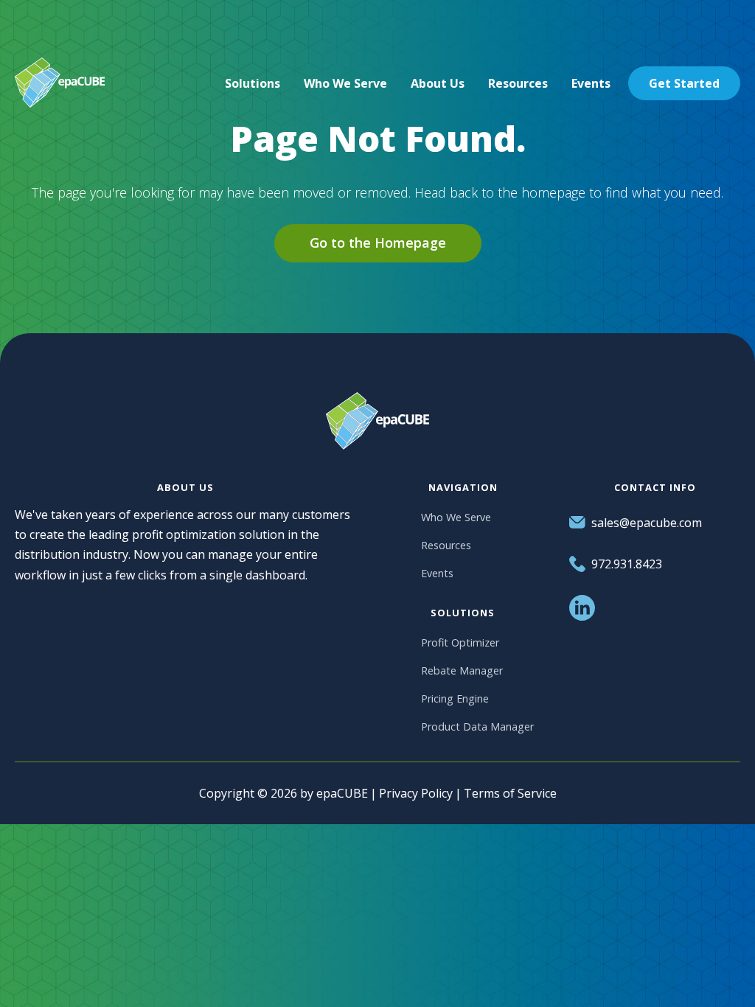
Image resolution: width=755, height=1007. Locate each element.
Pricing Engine (455, 698)
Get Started (684, 83)
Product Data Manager (477, 726)
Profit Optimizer (460, 642)
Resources (446, 545)
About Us (438, 83)
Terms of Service (510, 793)
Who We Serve (456, 517)
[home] (60, 83)
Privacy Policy (416, 793)
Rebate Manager (462, 670)
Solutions (252, 83)
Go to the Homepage (378, 242)
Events (437, 573)
